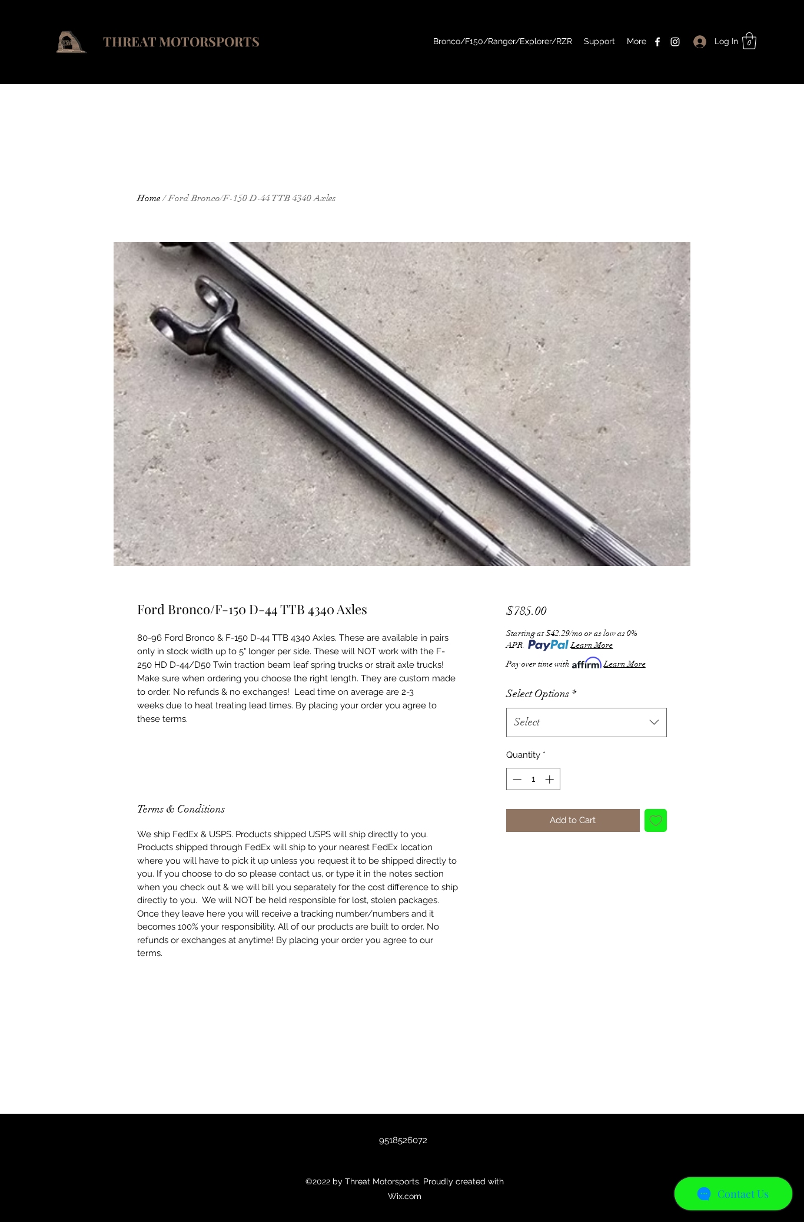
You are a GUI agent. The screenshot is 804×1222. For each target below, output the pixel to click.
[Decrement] (516, 779)
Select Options (541, 693)
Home (149, 198)
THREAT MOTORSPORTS (181, 41)
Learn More (592, 645)
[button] (749, 40)
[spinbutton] (533, 779)
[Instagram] (675, 42)
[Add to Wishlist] (655, 820)
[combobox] (586, 722)
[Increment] (551, 779)
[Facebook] (657, 42)
